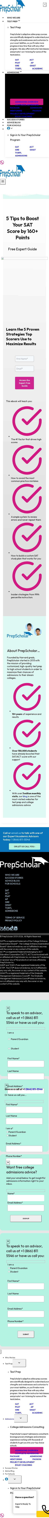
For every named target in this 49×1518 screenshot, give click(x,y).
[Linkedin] (15, 929)
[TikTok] (11, 929)
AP (6, 899)
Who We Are (10, 1357)
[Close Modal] (8, 1008)
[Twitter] (1, 929)
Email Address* (15, 1086)
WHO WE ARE (12, 874)
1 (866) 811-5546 (20, 839)
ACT (7, 893)
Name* (11, 1193)
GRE (7, 902)
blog (25, 796)
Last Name (13, 1071)
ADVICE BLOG (12, 880)
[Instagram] (7, 929)
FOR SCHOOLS (12, 883)
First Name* (14, 1058)
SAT (7, 890)
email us (16, 833)
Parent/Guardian (19, 1039)
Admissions (9, 1419)
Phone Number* (14, 1156)
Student (14, 1048)
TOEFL (8, 907)
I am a (11, 1032)
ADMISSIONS (11, 910)
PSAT (7, 896)
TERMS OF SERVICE (15, 917)
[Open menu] (3, 182)
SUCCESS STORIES (14, 877)
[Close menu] (0, 1352)
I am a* (9, 1128)
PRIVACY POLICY (13, 920)
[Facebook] (4, 929)
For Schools (10, 1474)
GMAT (8, 905)
